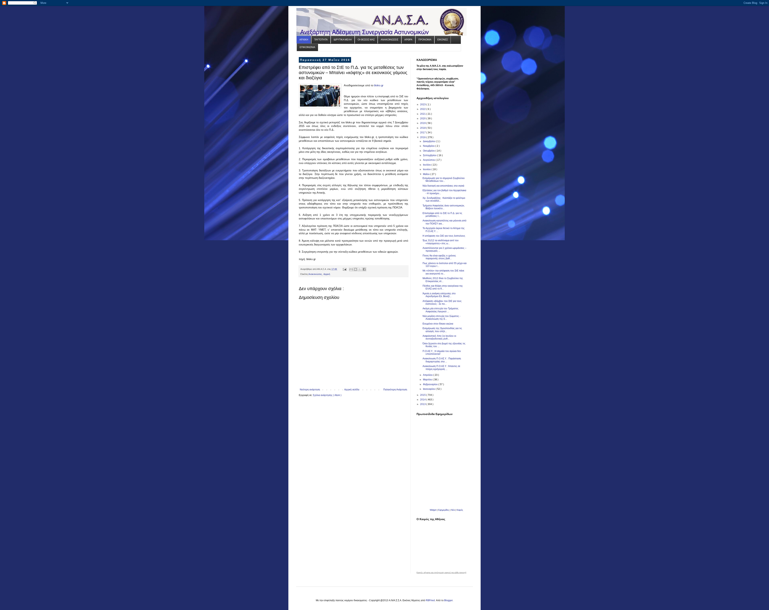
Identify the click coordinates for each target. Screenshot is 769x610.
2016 (423, 137)
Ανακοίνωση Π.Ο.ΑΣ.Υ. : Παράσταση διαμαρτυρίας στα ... (442, 360)
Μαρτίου (428, 379)
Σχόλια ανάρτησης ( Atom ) (327, 395)
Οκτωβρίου (429, 150)
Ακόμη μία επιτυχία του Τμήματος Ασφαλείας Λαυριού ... (440, 310)
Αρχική (326, 274)
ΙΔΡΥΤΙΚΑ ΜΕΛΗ (343, 39)
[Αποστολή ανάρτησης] (344, 269)
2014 (423, 399)
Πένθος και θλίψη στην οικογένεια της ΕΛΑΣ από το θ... (443, 287)
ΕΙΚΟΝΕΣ (442, 39)
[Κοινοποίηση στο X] (360, 269)
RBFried (430, 600)
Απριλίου (428, 375)
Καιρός (460, 510)
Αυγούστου (429, 160)
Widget (433, 510)
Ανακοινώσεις (315, 274)
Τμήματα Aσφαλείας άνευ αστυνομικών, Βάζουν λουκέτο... (444, 207)
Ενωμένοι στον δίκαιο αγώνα (438, 323)
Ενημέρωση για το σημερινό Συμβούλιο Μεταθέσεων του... (444, 179)
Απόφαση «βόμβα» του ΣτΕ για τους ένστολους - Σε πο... (442, 302)
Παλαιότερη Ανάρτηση (395, 389)
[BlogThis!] (355, 269)
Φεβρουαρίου (430, 384)
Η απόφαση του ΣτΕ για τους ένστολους (444, 235)
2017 (423, 132)
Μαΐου (426, 174)
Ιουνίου (427, 169)
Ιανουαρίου (429, 389)
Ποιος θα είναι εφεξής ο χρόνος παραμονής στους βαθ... (439, 257)
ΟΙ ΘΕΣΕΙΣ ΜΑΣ (366, 39)
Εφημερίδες (443, 510)
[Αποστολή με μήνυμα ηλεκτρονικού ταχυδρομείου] (351, 269)
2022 (423, 109)
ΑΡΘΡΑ (408, 39)
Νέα (453, 510)
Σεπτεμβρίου (430, 155)
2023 (423, 104)
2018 (423, 128)
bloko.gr (378, 85)
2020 (423, 118)
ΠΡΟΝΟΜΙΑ (424, 39)
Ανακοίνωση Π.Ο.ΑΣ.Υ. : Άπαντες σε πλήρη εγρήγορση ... (441, 367)
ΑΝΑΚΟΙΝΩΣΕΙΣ (389, 39)
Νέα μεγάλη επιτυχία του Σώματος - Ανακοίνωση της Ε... (441, 317)
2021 (423, 114)
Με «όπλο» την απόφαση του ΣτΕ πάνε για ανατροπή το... (443, 272)
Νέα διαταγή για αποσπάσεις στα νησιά (443, 185)
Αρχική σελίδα (351, 389)
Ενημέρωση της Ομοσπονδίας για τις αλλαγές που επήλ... (442, 330)
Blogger (448, 600)
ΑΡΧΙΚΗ (303, 39)
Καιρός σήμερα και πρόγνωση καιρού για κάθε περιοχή (441, 573)
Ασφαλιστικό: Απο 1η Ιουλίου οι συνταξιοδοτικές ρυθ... (439, 337)
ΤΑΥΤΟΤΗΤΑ (321, 39)
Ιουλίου (427, 164)
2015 (423, 395)
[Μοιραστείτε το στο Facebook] (364, 269)
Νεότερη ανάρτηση (310, 389)
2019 (423, 123)
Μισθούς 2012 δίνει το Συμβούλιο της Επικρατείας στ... (443, 279)
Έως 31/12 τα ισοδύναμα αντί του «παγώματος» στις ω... (441, 242)
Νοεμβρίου (429, 146)
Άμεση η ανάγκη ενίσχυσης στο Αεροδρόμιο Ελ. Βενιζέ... (439, 295)
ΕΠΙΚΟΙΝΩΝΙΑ (307, 47)
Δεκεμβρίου (429, 141)
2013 (423, 404)
